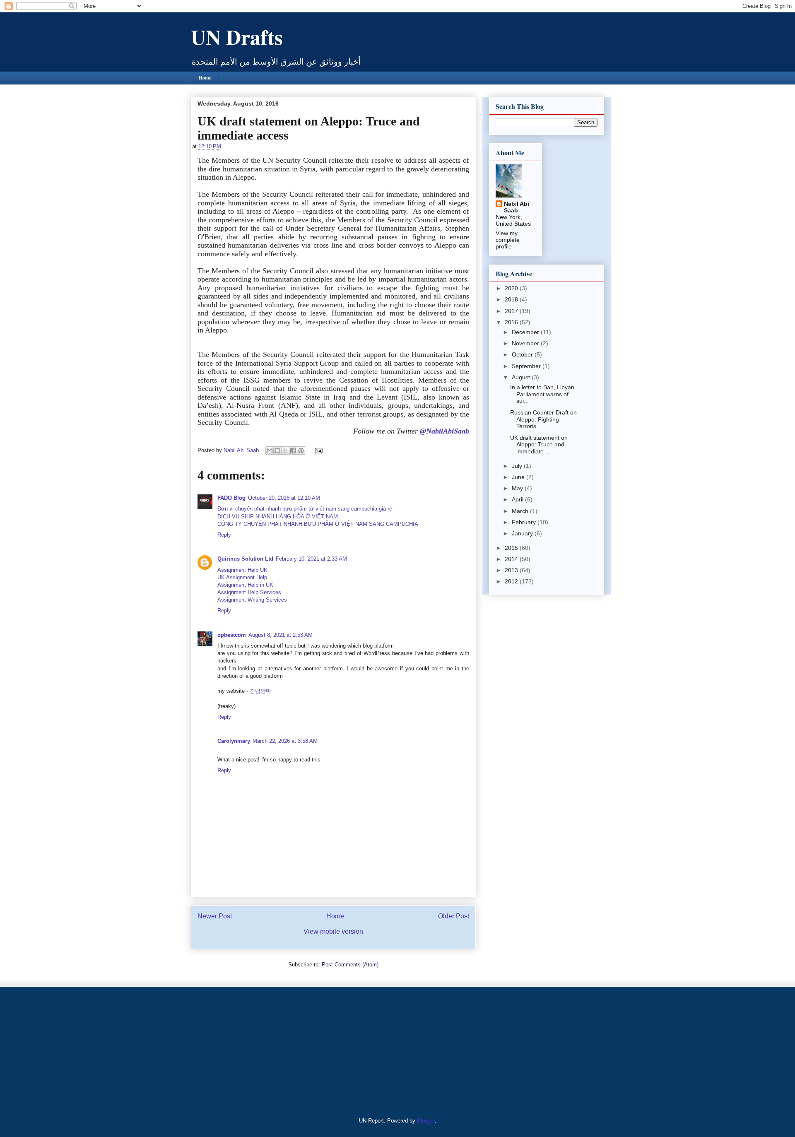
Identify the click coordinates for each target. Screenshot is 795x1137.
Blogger (426, 1121)
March (521, 511)
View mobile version (333, 931)
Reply (224, 535)
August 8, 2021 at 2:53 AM (280, 635)
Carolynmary (233, 741)
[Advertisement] (242, 1051)
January (523, 533)
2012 (512, 581)
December (526, 332)
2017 (512, 311)
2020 (512, 288)
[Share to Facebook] (293, 450)
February (524, 522)
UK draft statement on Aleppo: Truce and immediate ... (539, 444)
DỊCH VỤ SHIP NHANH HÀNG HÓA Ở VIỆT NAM (277, 516)
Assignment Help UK (242, 570)
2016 (512, 322)
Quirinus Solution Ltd (245, 559)
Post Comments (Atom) (350, 964)
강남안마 (260, 691)
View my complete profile (508, 240)
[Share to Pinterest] (301, 450)
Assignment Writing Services (252, 600)
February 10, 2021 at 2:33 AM (311, 559)
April (518, 499)
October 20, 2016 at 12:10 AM (284, 498)
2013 (512, 570)
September (527, 366)
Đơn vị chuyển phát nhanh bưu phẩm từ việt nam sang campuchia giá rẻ (304, 509)
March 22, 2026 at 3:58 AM (285, 741)
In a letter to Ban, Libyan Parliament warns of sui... (542, 394)
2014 (512, 559)
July (518, 466)
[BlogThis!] (277, 450)
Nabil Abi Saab (516, 207)
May (518, 488)
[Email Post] (317, 450)
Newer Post (215, 916)
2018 (512, 299)
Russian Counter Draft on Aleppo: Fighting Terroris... (543, 419)
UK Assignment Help (242, 577)
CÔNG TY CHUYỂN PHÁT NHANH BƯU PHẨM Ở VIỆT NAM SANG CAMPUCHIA (317, 524)
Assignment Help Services (249, 592)
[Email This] (269, 450)
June (519, 477)
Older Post (453, 916)
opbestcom (231, 635)
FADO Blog (231, 498)
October (523, 354)
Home (205, 77)
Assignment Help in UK (245, 585)
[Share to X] (285, 450)
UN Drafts (236, 37)
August (522, 377)
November (526, 343)
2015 (512, 547)
